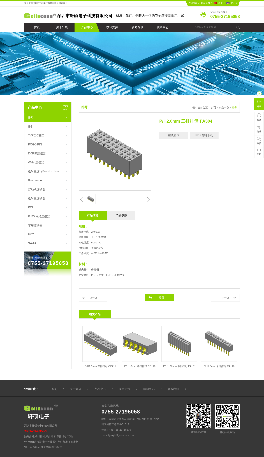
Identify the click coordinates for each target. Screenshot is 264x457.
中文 (220, 3)
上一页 (93, 297)
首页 (37, 27)
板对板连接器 (36, 198)
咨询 (259, 106)
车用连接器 (35, 225)
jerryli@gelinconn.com (122, 435)
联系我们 (162, 27)
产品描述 (92, 215)
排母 (31, 117)
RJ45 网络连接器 (39, 216)
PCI (30, 207)
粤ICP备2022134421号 (35, 431)
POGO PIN (35, 144)
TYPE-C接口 (36, 135)
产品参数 (121, 215)
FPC (31, 234)
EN (232, 3)
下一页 (225, 297)
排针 (31, 126)
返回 (161, 297)
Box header (35, 180)
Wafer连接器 (36, 162)
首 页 (213, 107)
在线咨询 (173, 135)
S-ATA (32, 243)
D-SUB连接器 (37, 153)
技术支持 (112, 27)
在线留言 (193, 3)
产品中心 (87, 27)
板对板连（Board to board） (46, 171)
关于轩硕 (62, 27)
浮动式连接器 (36, 189)
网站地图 (205, 3)
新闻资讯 (137, 27)
